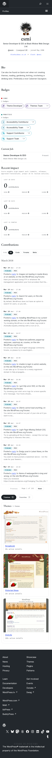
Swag (30, 692)
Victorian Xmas (12, 590)
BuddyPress (9, 714)
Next (40, 489)
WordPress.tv (10, 692)
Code (17, 252)
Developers (8, 688)
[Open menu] (48, 4)
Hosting (6, 666)
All (11, 252)
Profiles (6, 11)
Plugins (30, 666)
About (5, 657)
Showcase (31, 657)
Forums (26, 252)
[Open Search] (40, 4)
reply (14, 274)
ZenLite (8, 635)
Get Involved (33, 679)
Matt (6, 705)
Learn (5, 679)
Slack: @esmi (35, 54)
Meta (35, 252)
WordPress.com (11, 700)
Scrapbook (10, 546)
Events (30, 683)
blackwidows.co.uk (19, 54)
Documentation (10, 683)
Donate (31, 688)
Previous (14, 489)
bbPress (8, 709)
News (5, 661)
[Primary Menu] (46, 11)
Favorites (24, 497)
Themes (8, 497)
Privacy (6, 670)
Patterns (30, 670)
